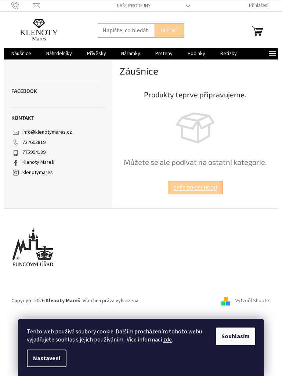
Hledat (169, 30)
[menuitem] (21, 53)
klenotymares (37, 172)
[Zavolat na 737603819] (22, 5)
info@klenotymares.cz (47, 132)
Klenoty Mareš (38, 162)
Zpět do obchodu (195, 187)
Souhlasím (235, 336)
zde (167, 340)
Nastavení (46, 358)
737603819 (34, 142)
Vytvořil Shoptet (253, 300)
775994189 (34, 152)
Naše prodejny (134, 6)
